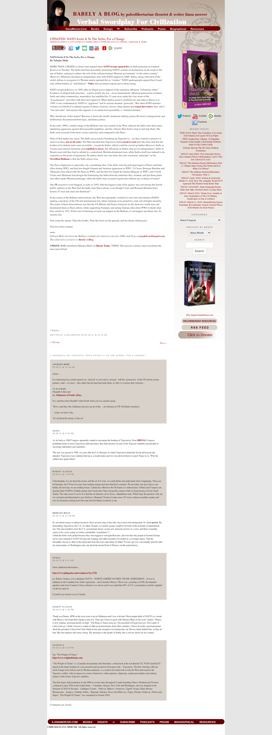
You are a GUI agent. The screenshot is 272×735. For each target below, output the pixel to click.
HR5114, (141, 440)
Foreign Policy (110, 42)
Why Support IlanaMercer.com (199, 314)
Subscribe (130, 28)
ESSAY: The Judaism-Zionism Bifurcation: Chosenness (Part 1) (201, 173)
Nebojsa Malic (61, 513)
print (119, 47)
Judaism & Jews (138, 42)
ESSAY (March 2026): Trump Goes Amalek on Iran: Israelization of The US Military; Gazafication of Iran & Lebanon (201, 196)
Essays (108, 28)
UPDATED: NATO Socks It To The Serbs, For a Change (87, 38)
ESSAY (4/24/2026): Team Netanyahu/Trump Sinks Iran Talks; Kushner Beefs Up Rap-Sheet (200, 188)
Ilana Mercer (72, 335)
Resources (197, 28)
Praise (162, 28)
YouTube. (203, 115)
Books (95, 28)
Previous (55, 342)
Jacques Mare (61, 364)
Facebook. (202, 121)
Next (163, 343)
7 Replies (54, 330)
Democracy (93, 42)
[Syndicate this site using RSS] (199, 327)
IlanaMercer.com (76, 28)
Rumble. (218, 115)
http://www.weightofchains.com (68, 657)
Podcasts (147, 28)
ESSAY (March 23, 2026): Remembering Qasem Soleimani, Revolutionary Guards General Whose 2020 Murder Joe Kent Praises (200, 204)
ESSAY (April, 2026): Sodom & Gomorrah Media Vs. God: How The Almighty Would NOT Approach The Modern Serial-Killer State (201, 180)
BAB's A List (67, 42)
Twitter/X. (186, 115)
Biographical (178, 28)
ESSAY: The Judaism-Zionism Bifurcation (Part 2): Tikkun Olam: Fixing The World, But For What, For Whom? (201, 165)
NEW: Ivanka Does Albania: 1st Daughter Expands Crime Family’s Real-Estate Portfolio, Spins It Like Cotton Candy (200, 141)
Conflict (80, 42)
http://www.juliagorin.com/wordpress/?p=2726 (75, 573)
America (55, 42)
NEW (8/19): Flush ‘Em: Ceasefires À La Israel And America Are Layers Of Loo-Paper (201, 134)
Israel (124, 42)
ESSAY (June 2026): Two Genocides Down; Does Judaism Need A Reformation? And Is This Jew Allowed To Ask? (200, 156)
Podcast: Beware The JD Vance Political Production (200, 149)
